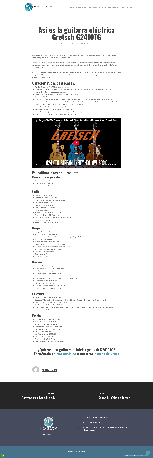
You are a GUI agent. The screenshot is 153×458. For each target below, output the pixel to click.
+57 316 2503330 (102, 417)
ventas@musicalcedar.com (92, 422)
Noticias (77, 23)
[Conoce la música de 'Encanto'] (114, 395)
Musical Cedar (68, 43)
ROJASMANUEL (80, 451)
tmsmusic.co (66, 354)
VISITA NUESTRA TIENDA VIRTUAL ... (137, 455)
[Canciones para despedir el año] (38, 395)
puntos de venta (106, 354)
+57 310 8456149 (89, 417)
